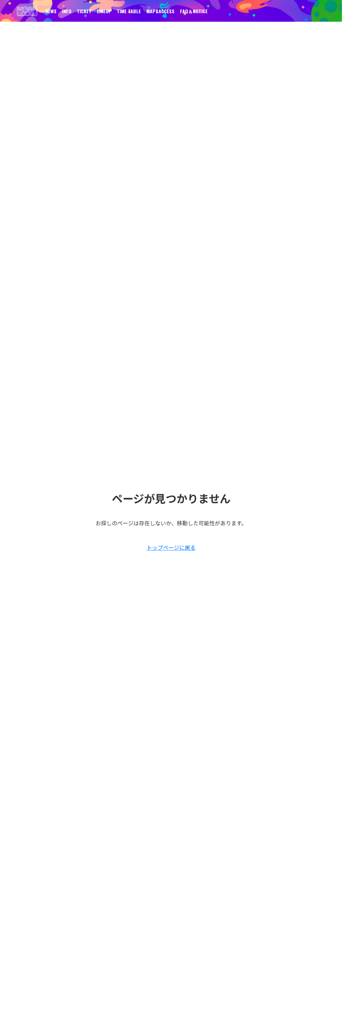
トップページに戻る (171, 547)
